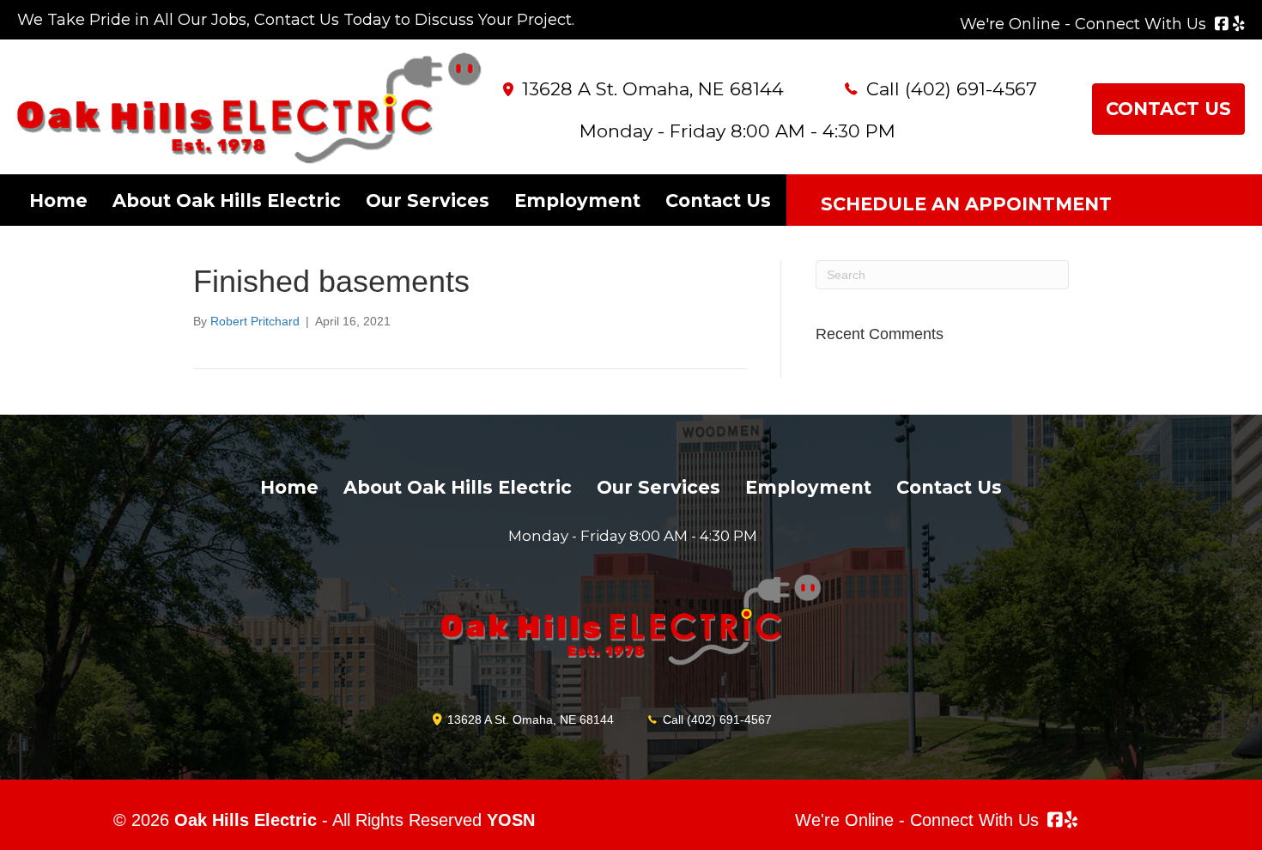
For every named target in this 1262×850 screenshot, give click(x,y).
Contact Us (718, 200)
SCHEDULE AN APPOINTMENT (966, 204)
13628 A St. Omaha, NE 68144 (653, 89)
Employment (577, 200)
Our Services (427, 200)
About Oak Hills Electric (226, 200)
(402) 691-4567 (971, 89)
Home (58, 200)
